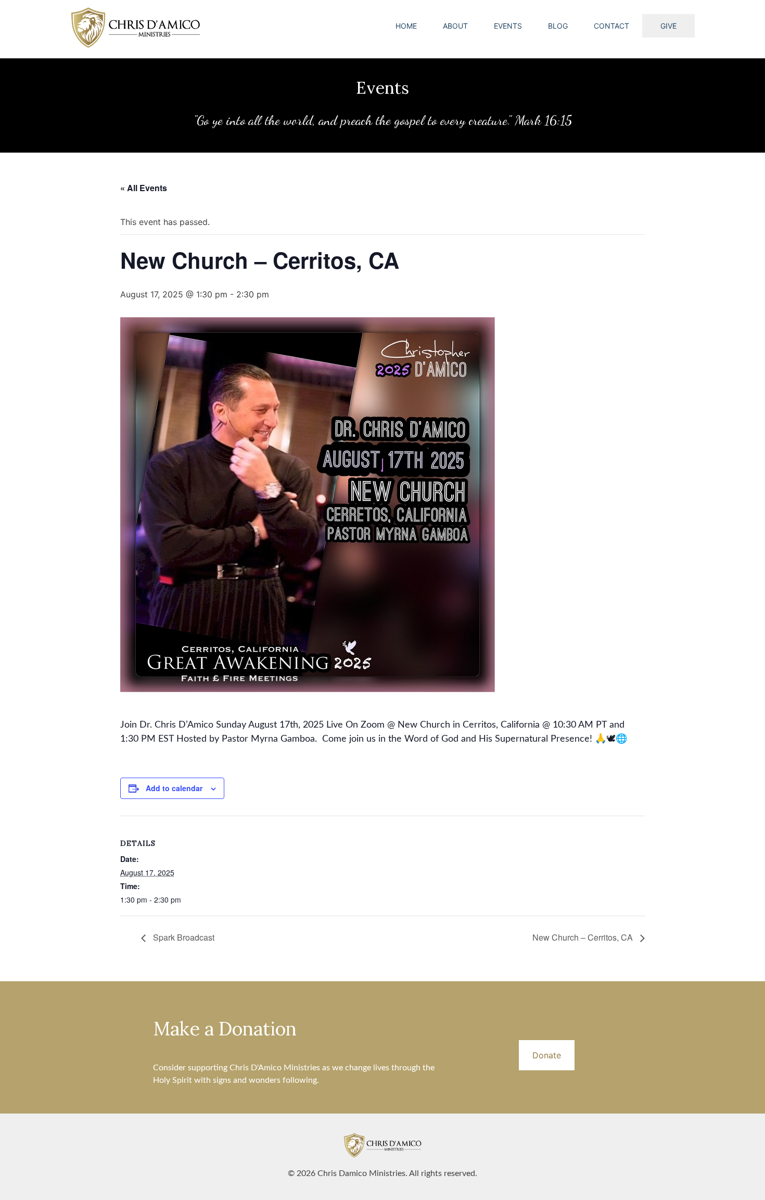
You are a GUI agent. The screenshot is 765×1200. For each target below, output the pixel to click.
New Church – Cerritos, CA (583, 937)
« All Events (143, 188)
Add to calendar (174, 788)
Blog (558, 25)
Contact (611, 25)
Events (508, 25)
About (455, 25)
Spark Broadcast (182, 937)
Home (406, 25)
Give (668, 25)
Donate (546, 1055)
